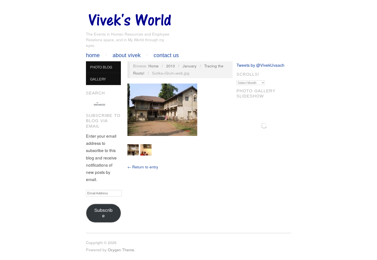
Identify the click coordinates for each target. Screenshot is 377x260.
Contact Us (166, 55)
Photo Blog (101, 67)
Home (93, 55)
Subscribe (103, 213)
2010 (170, 65)
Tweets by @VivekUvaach (260, 65)
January (190, 65)
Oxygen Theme (121, 249)
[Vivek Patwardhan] (129, 19)
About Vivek (127, 55)
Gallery (98, 79)
